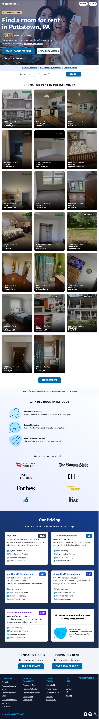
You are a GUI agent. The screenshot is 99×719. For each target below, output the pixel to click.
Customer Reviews (9, 699)
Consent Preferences (51, 698)
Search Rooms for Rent (18, 51)
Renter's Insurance (6, 705)
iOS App (69, 695)
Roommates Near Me (31, 692)
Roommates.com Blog (9, 687)
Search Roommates (48, 51)
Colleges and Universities (28, 698)
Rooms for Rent (29, 685)
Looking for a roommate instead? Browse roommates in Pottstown (49, 391)
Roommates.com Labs (9, 694)
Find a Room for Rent (67, 666)
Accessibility (51, 685)
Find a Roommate (31, 666)
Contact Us (69, 690)
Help (68, 685)
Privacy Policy (51, 689)
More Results (49, 380)
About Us (5, 682)
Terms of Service (52, 692)
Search (73, 74)
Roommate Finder (30, 689)
